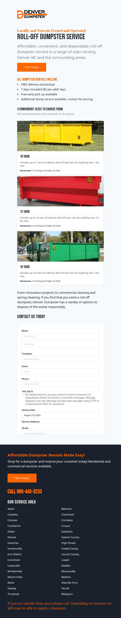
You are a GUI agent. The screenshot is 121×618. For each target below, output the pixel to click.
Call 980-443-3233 (25, 491)
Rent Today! (32, 67)
